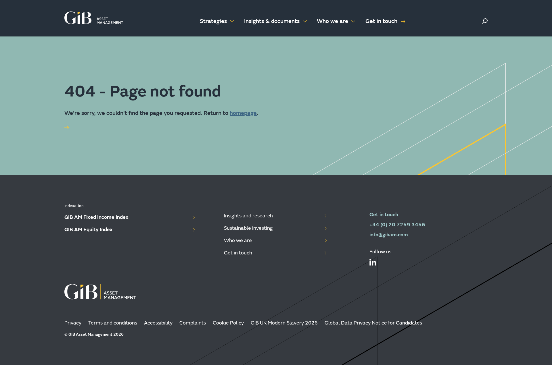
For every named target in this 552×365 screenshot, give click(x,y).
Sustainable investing (248, 228)
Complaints (192, 323)
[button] (485, 21)
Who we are (238, 240)
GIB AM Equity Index (88, 229)
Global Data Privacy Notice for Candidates (373, 323)
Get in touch (381, 21)
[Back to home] (93, 18)
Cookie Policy (228, 323)
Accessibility (158, 323)
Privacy (72, 323)
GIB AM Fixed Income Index (96, 217)
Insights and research (248, 216)
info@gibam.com (388, 234)
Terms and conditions (112, 323)
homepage (243, 113)
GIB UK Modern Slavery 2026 (284, 323)
